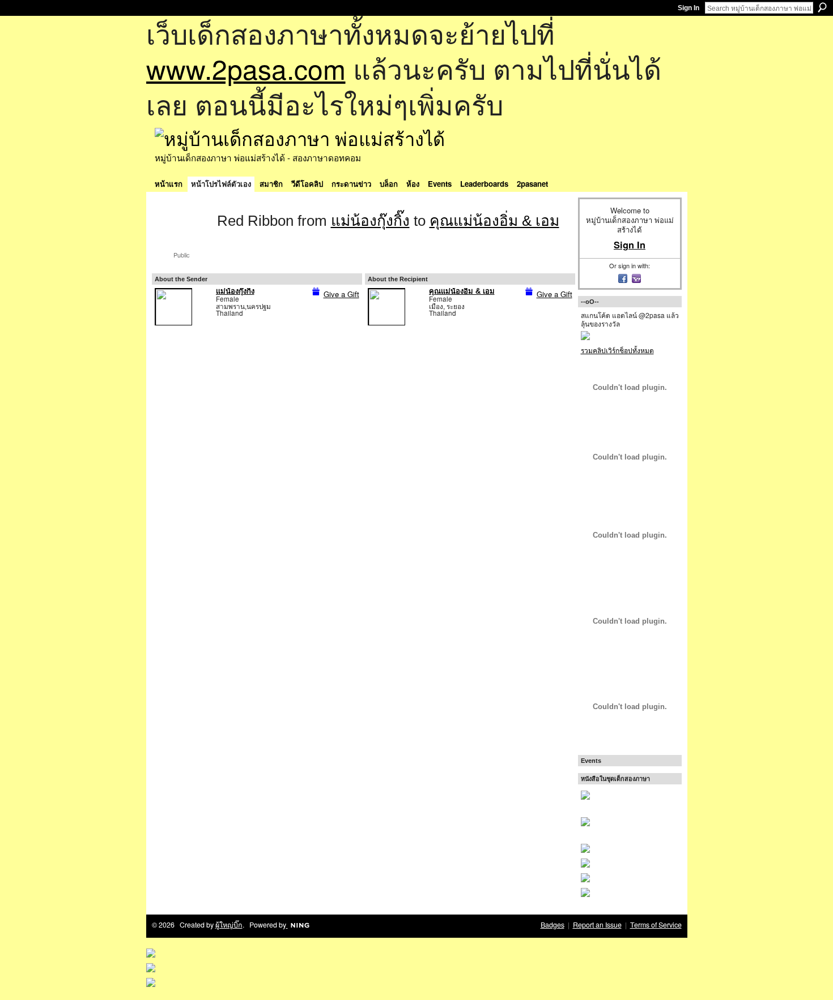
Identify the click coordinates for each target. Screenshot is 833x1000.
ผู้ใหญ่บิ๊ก (229, 925)
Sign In (688, 8)
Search (822, 7)
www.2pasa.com (246, 68)
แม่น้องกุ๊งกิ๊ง (370, 220)
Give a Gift (341, 294)
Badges (552, 925)
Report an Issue (597, 925)
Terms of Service (656, 925)
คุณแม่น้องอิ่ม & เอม (494, 220)
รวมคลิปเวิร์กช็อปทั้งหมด (617, 350)
